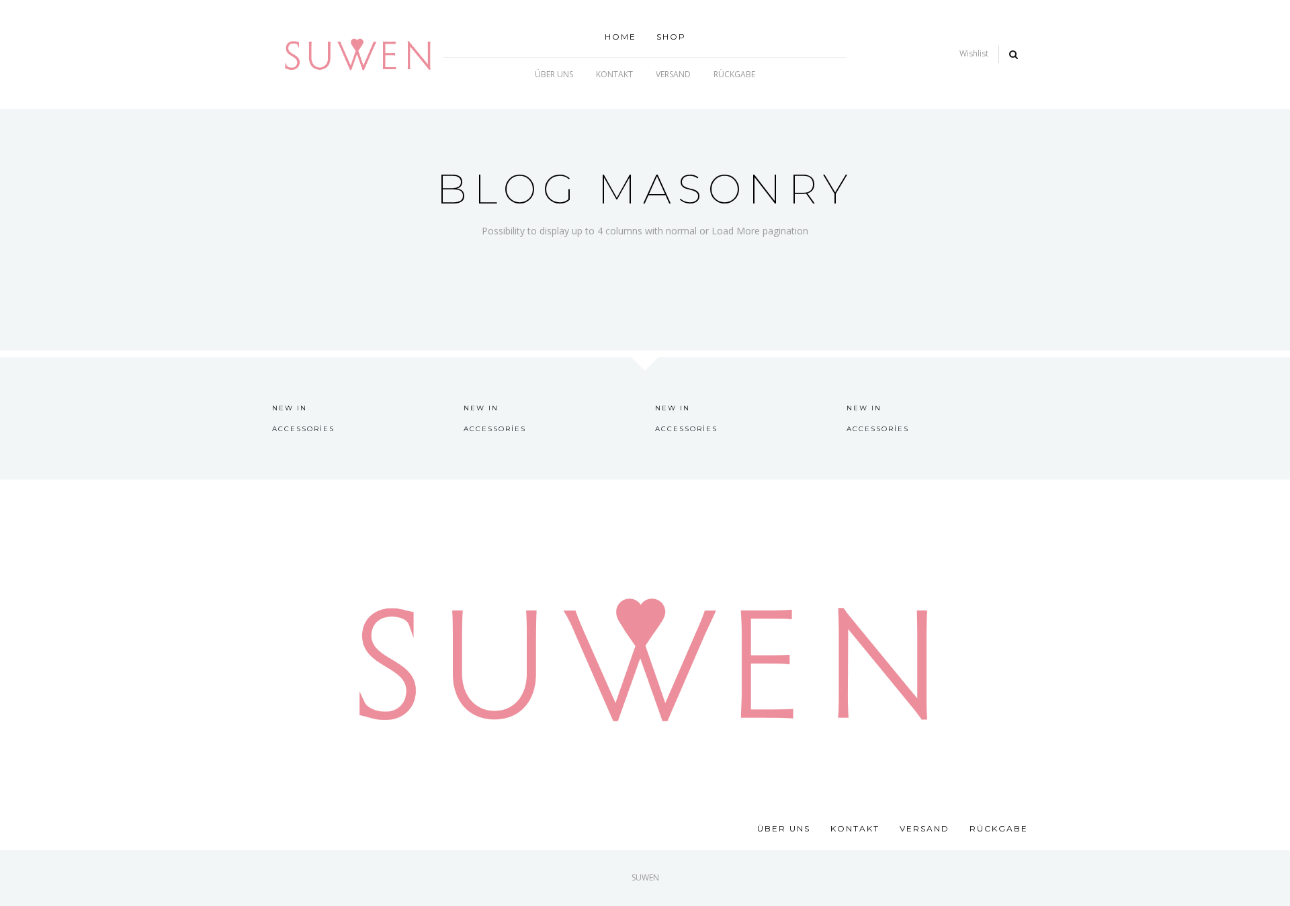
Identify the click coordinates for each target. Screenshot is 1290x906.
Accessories (303, 428)
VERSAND (673, 74)
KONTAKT (614, 74)
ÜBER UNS (554, 74)
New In (289, 408)
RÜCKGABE (734, 74)
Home (620, 37)
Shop (671, 37)
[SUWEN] (358, 53)
